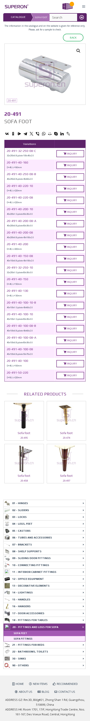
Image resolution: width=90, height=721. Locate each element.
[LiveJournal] (68, 133)
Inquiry (71, 153)
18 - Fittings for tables (30, 620)
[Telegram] (25, 133)
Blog (45, 692)
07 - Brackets (22, 544)
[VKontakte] (7, 133)
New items (40, 684)
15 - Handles (21, 599)
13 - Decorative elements (31, 585)
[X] (31, 133)
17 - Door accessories (28, 613)
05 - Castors (21, 530)
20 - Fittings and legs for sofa (35, 627)
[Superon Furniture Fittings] (15, 6)
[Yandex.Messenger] (19, 133)
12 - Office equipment (28, 578)
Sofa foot (41, 17)
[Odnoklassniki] (13, 133)
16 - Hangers (21, 606)
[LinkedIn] (62, 133)
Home (20, 684)
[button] (78, 51)
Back (73, 37)
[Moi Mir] (49, 133)
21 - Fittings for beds (28, 644)
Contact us (66, 692)
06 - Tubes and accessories (32, 537)
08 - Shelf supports (27, 551)
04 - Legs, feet (22, 523)
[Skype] (56, 133)
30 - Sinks (19, 658)
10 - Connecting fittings (30, 565)
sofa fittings (23, 638)
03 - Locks (19, 517)
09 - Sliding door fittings (31, 558)
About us (25, 692)
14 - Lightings (22, 592)
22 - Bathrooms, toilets (30, 651)
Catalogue (18, 17)
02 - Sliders (20, 510)
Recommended (67, 684)
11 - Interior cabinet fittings (34, 571)
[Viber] (37, 133)
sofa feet (20, 633)
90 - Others (20, 665)
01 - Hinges (20, 503)
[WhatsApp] (43, 133)
